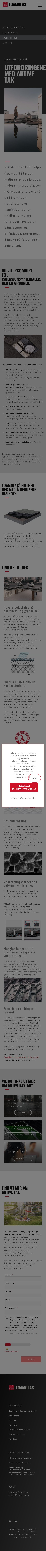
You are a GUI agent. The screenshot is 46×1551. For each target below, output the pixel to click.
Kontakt (34, 778)
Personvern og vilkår (23, 777)
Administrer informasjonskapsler (23, 798)
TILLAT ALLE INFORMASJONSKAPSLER (24, 787)
